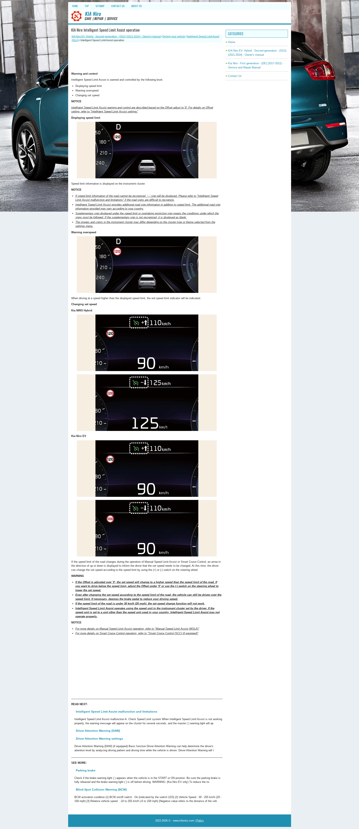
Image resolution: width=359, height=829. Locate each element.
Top (87, 6)
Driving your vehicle (174, 36)
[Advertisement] (147, 57)
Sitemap (100, 6)
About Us (136, 6)
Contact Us (118, 6)
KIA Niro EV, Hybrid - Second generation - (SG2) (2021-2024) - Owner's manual (116, 36)
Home (75, 6)
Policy (200, 820)
